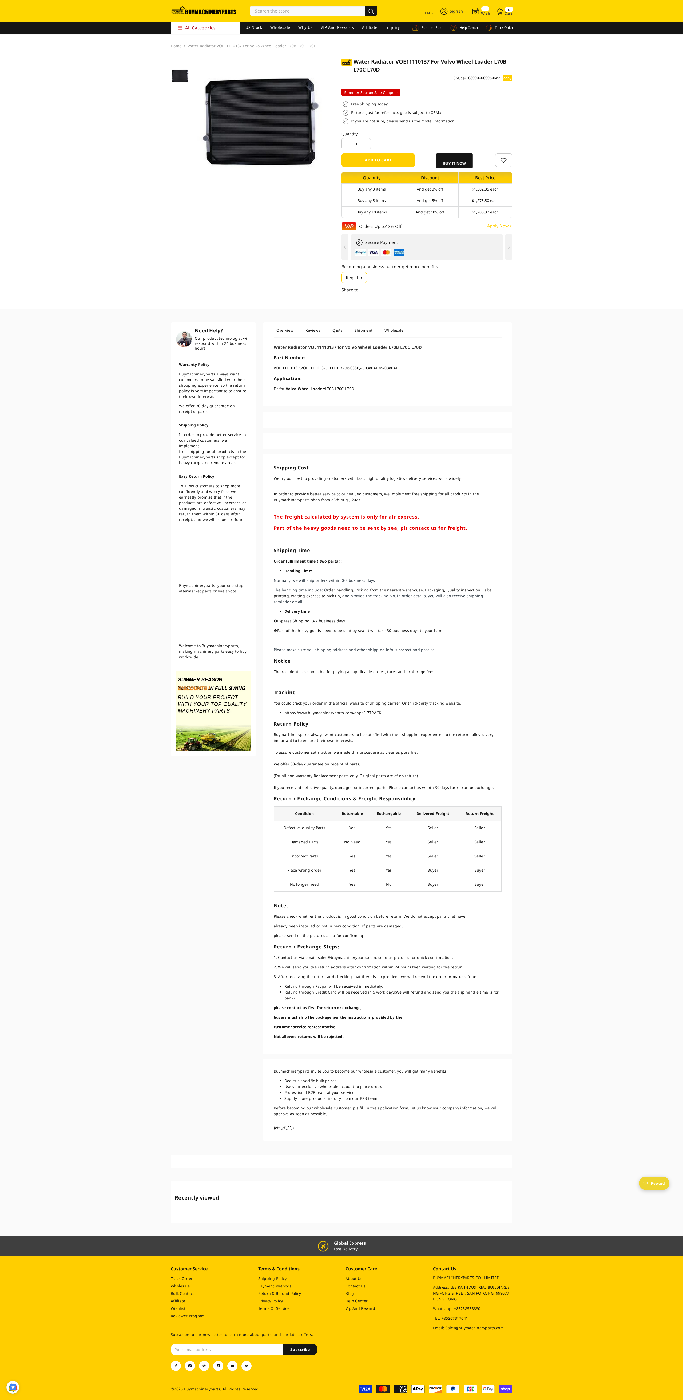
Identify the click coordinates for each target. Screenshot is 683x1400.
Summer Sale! (432, 27)
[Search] (313, 11)
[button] (455, 160)
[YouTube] (232, 1366)
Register (354, 277)
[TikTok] (218, 1366)
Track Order (503, 27)
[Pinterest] (204, 1366)
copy (507, 78)
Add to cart (378, 160)
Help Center (468, 27)
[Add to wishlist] (503, 160)
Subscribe (300, 1349)
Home (176, 45)
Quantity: (350, 133)
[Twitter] (246, 1366)
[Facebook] (176, 1366)
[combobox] (307, 11)
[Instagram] (190, 1366)
